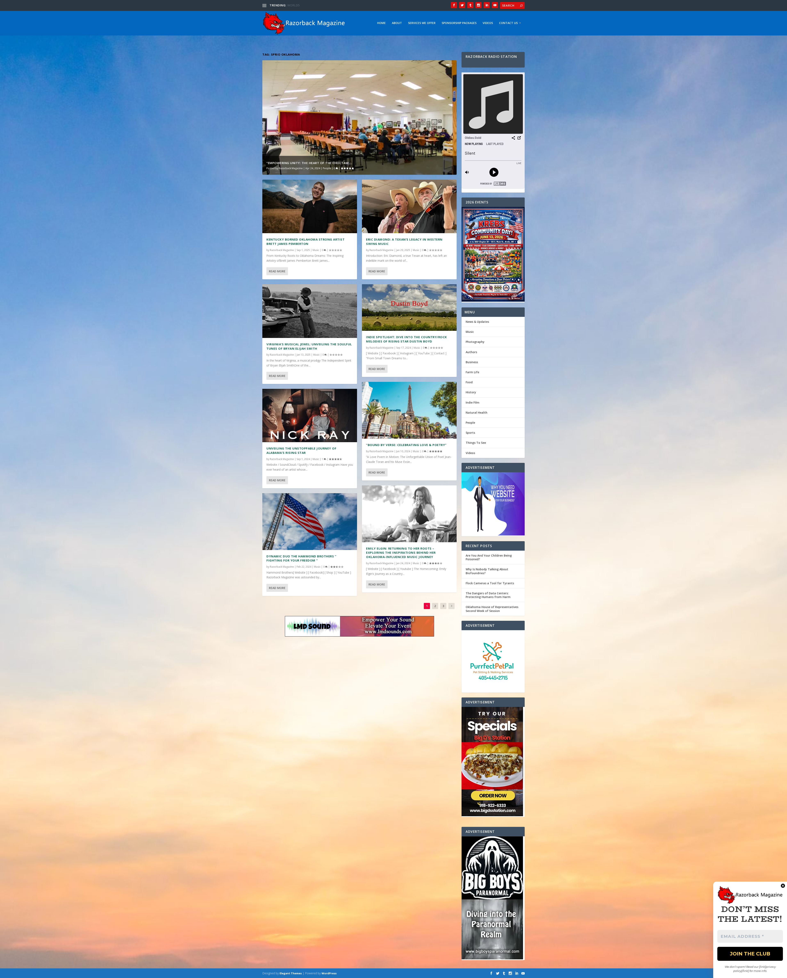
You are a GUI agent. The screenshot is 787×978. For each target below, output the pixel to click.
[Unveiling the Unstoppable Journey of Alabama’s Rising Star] (309, 415)
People (327, 168)
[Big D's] (493, 762)
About (397, 23)
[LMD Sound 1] (359, 627)
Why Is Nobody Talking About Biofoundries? (487, 571)
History (471, 392)
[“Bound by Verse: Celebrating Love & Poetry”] (409, 410)
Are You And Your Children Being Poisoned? (489, 557)
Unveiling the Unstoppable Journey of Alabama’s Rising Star (301, 450)
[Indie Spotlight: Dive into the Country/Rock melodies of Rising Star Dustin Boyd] (409, 307)
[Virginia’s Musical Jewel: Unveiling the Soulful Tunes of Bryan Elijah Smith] (309, 311)
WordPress (329, 973)
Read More (277, 271)
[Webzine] (493, 504)
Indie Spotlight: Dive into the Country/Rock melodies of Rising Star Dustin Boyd (406, 339)
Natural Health (476, 412)
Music (316, 250)
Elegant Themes (291, 973)
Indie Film (472, 402)
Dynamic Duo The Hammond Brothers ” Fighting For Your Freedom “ (301, 558)
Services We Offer (422, 23)
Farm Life (472, 372)
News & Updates (477, 322)
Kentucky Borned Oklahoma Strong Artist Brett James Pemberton (305, 241)
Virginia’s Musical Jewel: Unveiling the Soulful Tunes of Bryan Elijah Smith (309, 346)
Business (472, 362)
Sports (470, 433)
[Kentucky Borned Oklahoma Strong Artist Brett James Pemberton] (309, 206)
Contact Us (508, 23)
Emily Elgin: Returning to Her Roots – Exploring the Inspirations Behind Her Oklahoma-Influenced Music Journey (401, 552)
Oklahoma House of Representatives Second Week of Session (492, 609)
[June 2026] (493, 254)
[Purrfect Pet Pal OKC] (493, 661)
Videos (488, 23)
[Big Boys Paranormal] (493, 898)
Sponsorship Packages (459, 23)
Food (469, 382)
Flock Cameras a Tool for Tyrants (490, 583)
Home (381, 23)
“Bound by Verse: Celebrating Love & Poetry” (406, 445)
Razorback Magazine (291, 168)
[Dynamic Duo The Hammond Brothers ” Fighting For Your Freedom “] (309, 521)
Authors (471, 352)
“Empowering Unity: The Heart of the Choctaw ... (309, 163)
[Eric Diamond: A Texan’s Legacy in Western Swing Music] (409, 206)
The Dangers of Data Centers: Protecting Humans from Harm (488, 595)
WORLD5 (293, 5)
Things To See (476, 443)
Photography (475, 342)
